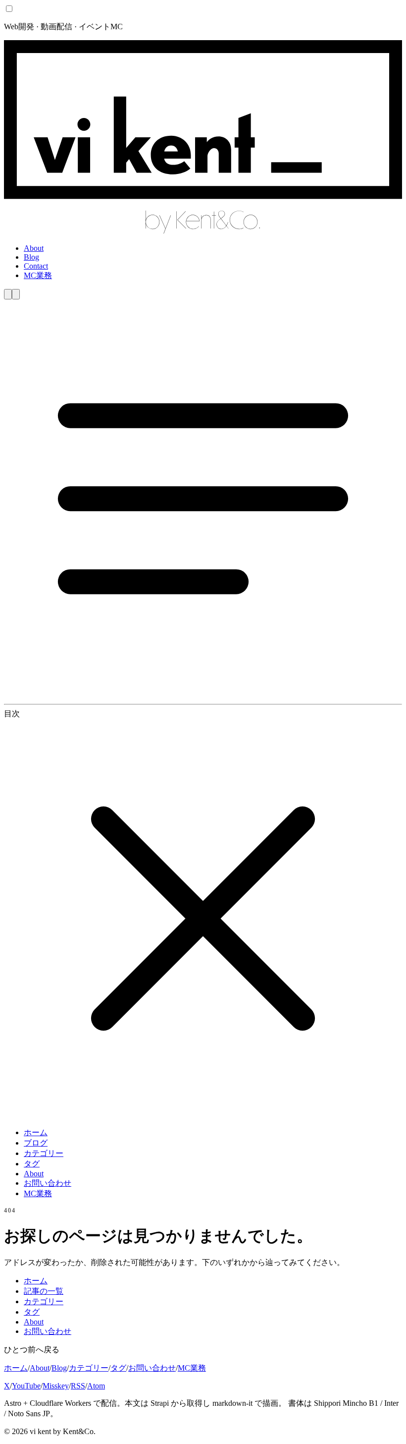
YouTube (26, 1386)
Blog (31, 257)
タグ (32, 1163)
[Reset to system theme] (16, 294)
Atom (96, 1386)
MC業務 (38, 275)
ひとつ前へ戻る (31, 1349)
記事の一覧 (43, 1291)
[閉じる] (203, 1115)
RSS (78, 1386)
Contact (36, 266)
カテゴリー (43, 1153)
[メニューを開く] (203, 695)
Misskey (56, 1386)
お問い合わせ (47, 1183)
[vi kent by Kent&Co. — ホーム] (203, 231)
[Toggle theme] (8, 294)
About (34, 248)
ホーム (36, 1132)
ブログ (36, 1143)
